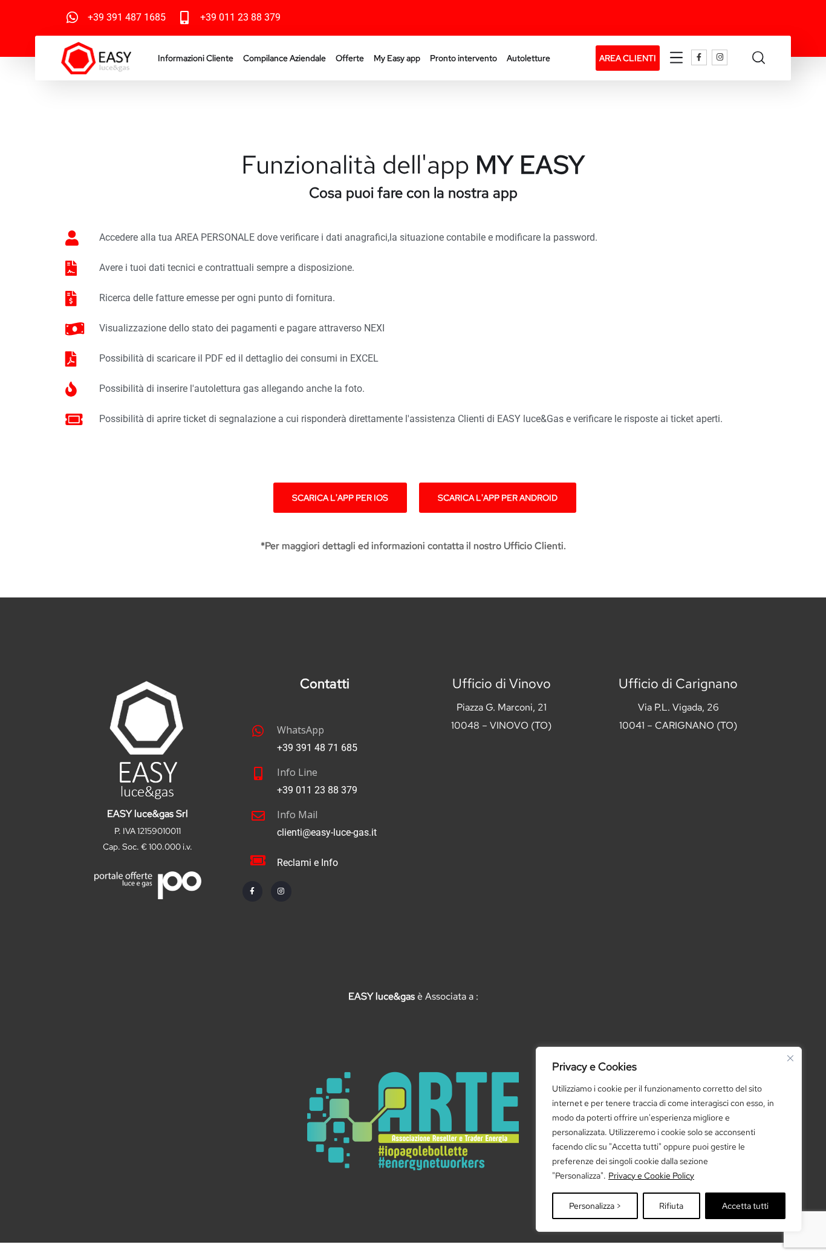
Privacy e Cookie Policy (651, 1175)
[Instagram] (719, 57)
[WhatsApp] (258, 731)
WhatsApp (300, 730)
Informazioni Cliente (195, 58)
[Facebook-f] (699, 57)
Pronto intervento (463, 58)
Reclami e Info (307, 862)
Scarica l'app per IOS (340, 497)
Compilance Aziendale (284, 58)
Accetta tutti (745, 1205)
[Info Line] (258, 773)
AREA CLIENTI (627, 58)
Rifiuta (671, 1205)
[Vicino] (790, 1058)
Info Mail (297, 814)
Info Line (297, 772)
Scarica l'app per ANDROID (498, 497)
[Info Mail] (258, 815)
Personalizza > (595, 1205)
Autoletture (528, 58)
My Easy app (397, 58)
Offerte (350, 58)
